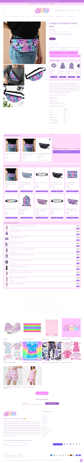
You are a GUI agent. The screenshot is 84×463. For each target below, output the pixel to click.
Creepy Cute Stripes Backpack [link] (71, 71)
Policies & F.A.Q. (45, 427)
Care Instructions (45, 432)
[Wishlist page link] (55, 10)
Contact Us (44, 434)
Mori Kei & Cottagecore (28, 387)
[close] (21, 457)
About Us (44, 425)
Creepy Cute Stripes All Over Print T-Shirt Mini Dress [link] (21, 254)
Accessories (45, 317)
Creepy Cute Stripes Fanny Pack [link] (12, 154)
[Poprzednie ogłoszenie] (3, 4)
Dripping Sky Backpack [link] (14, 231)
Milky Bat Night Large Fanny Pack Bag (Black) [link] (44, 154)
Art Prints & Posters (67, 339)
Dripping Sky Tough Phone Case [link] (16, 243)
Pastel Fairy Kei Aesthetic (9, 362)
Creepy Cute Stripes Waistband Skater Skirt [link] (62, 71)
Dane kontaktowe (58, 460)
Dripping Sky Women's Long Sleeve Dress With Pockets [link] (22, 249)
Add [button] (54, 76)
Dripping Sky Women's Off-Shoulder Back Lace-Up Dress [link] (22, 226)
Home (43, 414)
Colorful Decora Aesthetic (29, 362)
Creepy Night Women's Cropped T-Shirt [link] (18, 266)
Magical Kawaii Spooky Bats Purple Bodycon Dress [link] (21, 272)
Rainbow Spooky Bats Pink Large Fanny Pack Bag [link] (42, 209)
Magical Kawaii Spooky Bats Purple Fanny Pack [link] (29, 154)
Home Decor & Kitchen (28, 339)
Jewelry (25, 317)
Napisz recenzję (52, 403)
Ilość (50, 41)
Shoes (4, 339)
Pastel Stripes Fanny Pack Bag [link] (41, 183)
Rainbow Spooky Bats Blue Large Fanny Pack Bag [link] (25, 183)
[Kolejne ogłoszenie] (80, 4)
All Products (44, 416)
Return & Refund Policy (47, 430)
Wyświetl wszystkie (42, 393)
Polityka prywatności (33, 460)
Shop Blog (44, 421)
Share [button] (52, 128)
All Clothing (6, 317)
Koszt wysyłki (51, 31)
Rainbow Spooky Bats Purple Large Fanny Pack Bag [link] (72, 209)
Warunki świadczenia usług (42, 460)
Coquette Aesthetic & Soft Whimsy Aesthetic (12, 387)
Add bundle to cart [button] (66, 151)
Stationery (45, 339)
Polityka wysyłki (51, 460)
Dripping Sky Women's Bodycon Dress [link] (18, 277)
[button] (4, 10)
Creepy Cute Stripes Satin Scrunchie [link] (52, 71)
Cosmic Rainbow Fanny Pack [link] (10, 209)
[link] (53, 65)
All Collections (45, 419)
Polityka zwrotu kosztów (24, 460)
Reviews (44, 436)
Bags (63, 317)
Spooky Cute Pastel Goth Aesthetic (51, 362)
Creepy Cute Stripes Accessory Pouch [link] (70, 183)
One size (52, 38)
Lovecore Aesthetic (66, 362)
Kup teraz (63, 52)
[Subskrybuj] (25, 444)
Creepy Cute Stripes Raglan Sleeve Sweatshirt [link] (20, 260)
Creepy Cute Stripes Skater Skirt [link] (16, 283)
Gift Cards (44, 423)
